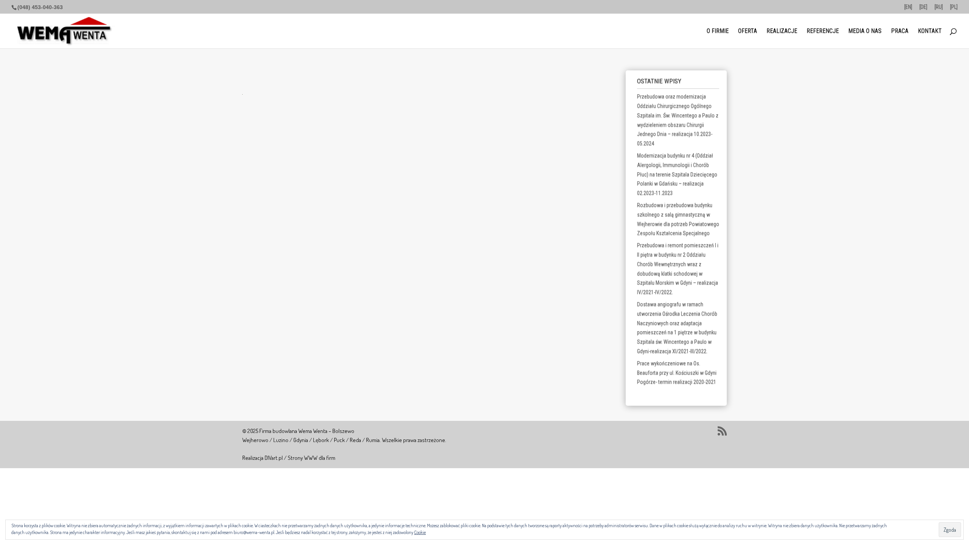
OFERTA (747, 31)
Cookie (420, 532)
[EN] (908, 7)
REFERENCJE (823, 31)
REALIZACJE (781, 31)
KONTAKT (930, 31)
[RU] (939, 7)
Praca (899, 31)
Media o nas (865, 31)
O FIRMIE (718, 31)
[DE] (923, 7)
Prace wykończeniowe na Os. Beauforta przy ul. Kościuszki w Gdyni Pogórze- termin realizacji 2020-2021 (677, 372)
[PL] (954, 7)
